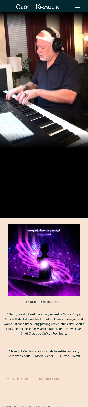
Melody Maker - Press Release (33, 379)
